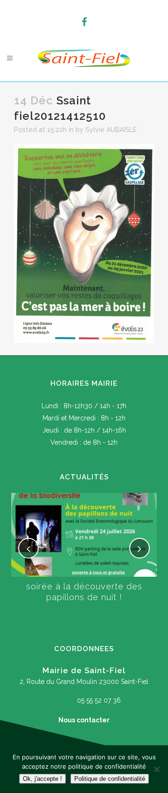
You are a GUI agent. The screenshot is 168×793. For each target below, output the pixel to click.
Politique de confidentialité (109, 778)
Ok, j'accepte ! (42, 778)
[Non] (156, 769)
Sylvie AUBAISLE (111, 129)
